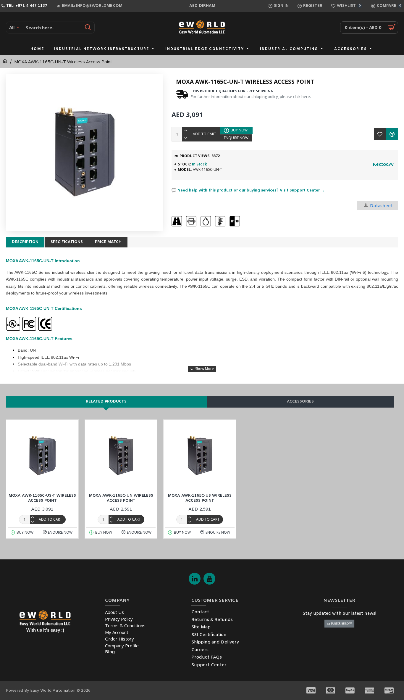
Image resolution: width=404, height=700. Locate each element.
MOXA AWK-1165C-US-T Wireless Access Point (42, 498)
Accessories (300, 401)
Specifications (67, 241)
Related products (106, 401)
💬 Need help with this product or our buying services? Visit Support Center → (248, 190)
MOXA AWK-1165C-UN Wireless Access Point (121, 498)
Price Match (108, 241)
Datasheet (381, 206)
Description (25, 241)
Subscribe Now (341, 623)
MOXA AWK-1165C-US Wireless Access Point (200, 498)
